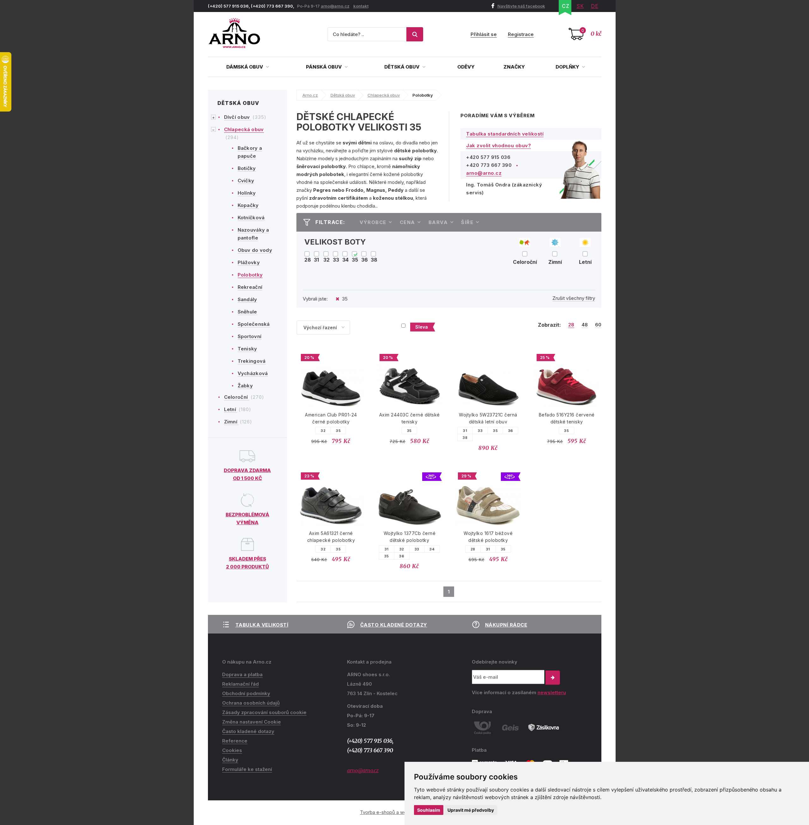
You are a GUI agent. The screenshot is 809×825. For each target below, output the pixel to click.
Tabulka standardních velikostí (505, 134)
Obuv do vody (255, 250)
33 (480, 430)
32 (323, 430)
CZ (565, 6)
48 (584, 325)
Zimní (231, 422)
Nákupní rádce (506, 625)
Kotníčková (251, 218)
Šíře (467, 222)
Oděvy (466, 67)
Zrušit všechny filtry (573, 298)
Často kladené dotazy (393, 625)
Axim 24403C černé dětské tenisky (409, 418)
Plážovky (249, 262)
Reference (234, 741)
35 (338, 430)
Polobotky (250, 275)
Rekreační (250, 287)
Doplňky (568, 67)
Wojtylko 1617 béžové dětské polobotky (488, 537)
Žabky (245, 386)
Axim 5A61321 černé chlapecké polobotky (331, 537)
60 (598, 325)
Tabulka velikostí (262, 625)
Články (230, 760)
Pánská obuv (324, 67)
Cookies (232, 750)
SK (580, 6)
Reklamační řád (240, 684)
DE (595, 6)
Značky (514, 67)
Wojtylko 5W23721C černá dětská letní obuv (488, 418)
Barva (438, 222)
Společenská (254, 324)
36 (510, 430)
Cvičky (246, 181)
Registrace (521, 34)
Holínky (247, 193)
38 (465, 437)
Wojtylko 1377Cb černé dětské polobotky (410, 537)
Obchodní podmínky (246, 693)
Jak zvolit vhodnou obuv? (498, 146)
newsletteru (552, 692)
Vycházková (253, 373)
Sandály (247, 299)
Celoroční (236, 397)
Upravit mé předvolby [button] (470, 810)
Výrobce (373, 222)
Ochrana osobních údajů (251, 703)
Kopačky (248, 205)
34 (432, 549)
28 (571, 325)
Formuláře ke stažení (247, 769)
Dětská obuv (402, 67)
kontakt (360, 6)
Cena (407, 222)
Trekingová (252, 361)
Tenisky (247, 349)
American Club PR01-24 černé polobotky (331, 418)
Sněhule (247, 312)
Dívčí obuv (237, 117)
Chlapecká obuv (244, 129)
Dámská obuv (245, 67)
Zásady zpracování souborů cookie (264, 712)
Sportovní (250, 336)
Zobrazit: (549, 325)
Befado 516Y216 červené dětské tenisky (567, 418)
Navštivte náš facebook (521, 6)
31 (465, 430)
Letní (231, 409)
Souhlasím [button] (428, 810)
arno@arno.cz (335, 6)
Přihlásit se (484, 34)
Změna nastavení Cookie (251, 722)
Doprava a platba (242, 674)
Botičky (247, 168)
